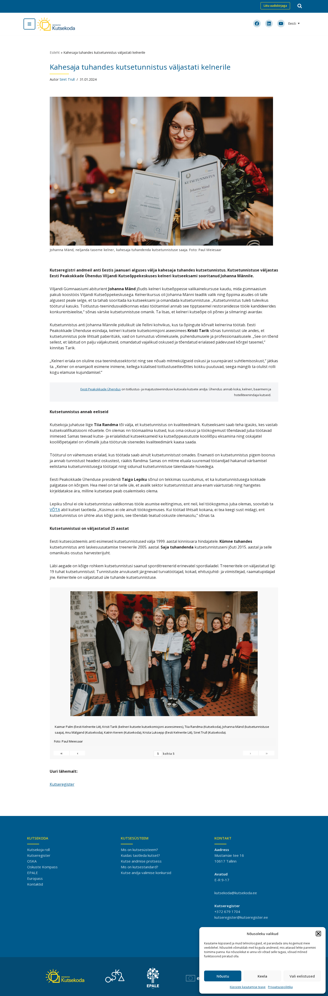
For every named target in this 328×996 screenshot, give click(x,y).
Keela (262, 976)
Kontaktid (35, 884)
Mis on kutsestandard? (139, 866)
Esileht (55, 52)
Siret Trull (67, 79)
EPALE (32, 872)
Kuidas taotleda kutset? (140, 855)
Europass (35, 878)
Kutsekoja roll (38, 849)
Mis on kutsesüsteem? (139, 849)
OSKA (31, 861)
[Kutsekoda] (55, 24)
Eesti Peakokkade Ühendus (100, 389)
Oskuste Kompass (42, 866)
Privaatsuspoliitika (280, 987)
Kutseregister (62, 784)
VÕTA (55, 509)
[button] (318, 933)
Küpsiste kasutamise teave (248, 987)
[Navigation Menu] (29, 24)
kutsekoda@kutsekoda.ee (235, 892)
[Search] (299, 5)
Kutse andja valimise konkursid (146, 872)
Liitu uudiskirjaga (275, 6)
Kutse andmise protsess (141, 861)
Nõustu (223, 976)
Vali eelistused (302, 976)
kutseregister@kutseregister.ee (241, 917)
